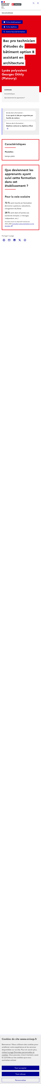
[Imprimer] (4, 240)
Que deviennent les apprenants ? (14, 98)
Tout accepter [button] (20, 1068)
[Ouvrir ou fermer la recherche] (33, 3)
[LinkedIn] (14, 240)
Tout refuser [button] (20, 1074)
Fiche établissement (13, 22)
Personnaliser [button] (20, 1080)
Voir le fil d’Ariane (7, 13)
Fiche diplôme (11, 27)
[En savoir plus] (7, 128)
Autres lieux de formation (15, 32)
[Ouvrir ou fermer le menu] (38, 3)
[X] (19, 240)
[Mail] (9, 240)
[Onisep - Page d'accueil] (16, 4)
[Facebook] (25, 240)
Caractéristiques (9, 94)
